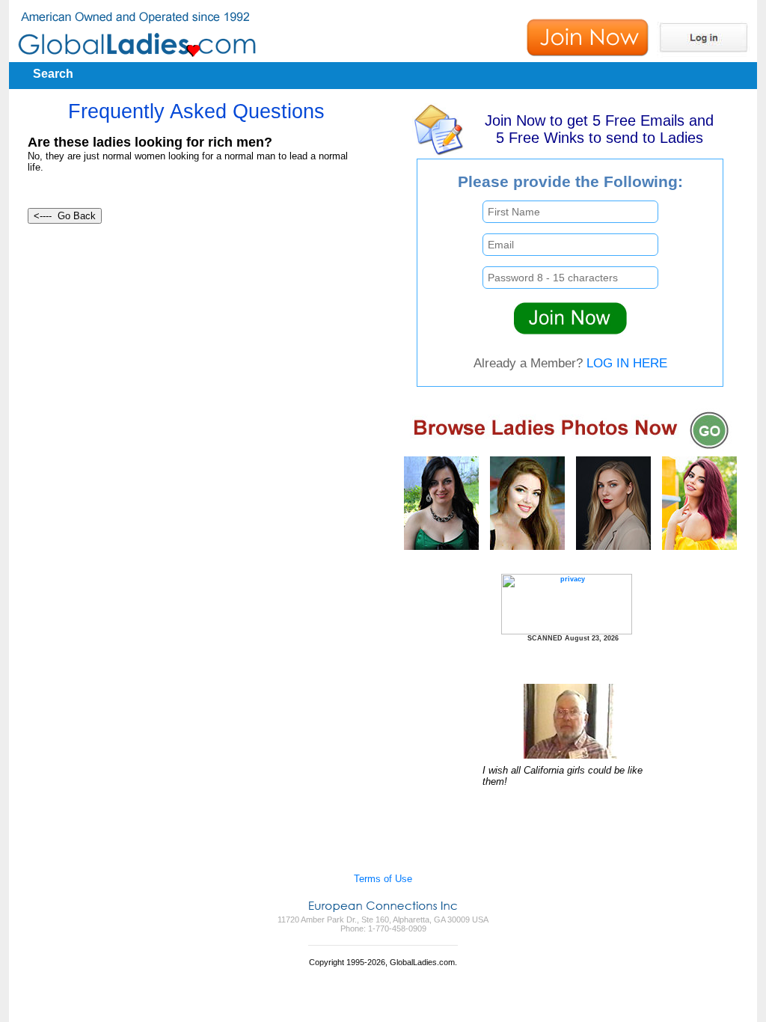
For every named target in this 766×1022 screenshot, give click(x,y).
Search (53, 73)
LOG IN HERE (626, 362)
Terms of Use (383, 878)
